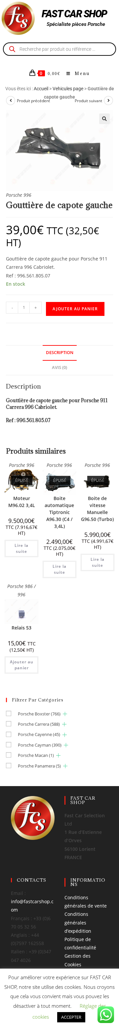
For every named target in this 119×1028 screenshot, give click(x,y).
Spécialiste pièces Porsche (76, 24)
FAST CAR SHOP (74, 14)
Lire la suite (21, 548)
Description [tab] (59, 352)
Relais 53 (21, 627)
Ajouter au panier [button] (21, 665)
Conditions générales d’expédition (77, 922)
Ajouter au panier (75, 309)
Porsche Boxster (39, 714)
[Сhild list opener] (65, 714)
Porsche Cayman (39, 745)
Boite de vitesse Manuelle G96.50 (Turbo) (97, 508)
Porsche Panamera (39, 766)
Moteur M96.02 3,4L (21, 501)
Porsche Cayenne (39, 734)
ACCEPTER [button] (71, 1017)
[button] (104, 118)
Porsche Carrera (39, 724)
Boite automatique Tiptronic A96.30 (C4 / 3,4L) (59, 512)
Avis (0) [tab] (59, 367)
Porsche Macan (36, 755)
